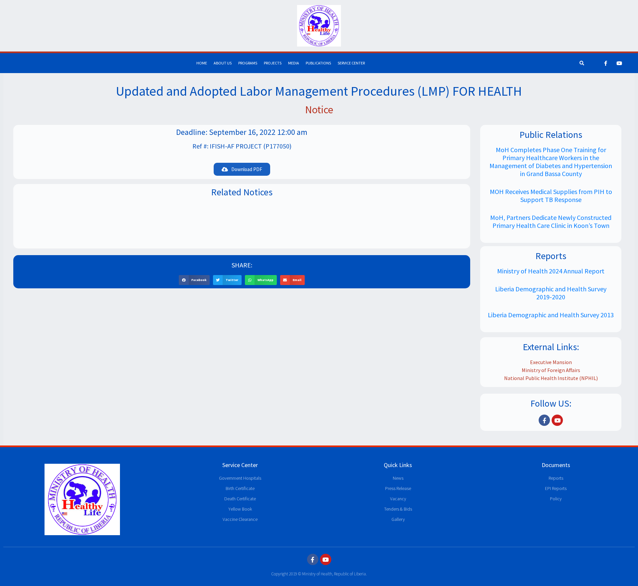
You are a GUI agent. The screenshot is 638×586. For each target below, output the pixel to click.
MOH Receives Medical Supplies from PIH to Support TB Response (551, 195)
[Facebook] (606, 63)
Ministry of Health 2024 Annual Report (550, 271)
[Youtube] (619, 63)
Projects (272, 62)
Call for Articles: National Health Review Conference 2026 (242, 218)
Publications (318, 62)
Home (201, 62)
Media (293, 62)
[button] (194, 280)
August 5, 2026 (242, 229)
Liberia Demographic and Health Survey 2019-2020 (550, 293)
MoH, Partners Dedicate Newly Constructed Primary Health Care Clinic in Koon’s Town (550, 221)
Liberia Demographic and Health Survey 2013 (551, 315)
